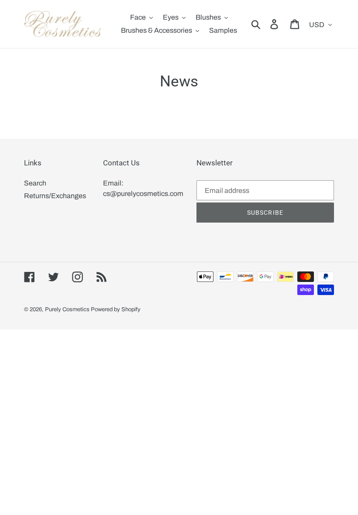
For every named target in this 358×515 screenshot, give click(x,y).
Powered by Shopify (116, 309)
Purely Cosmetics (67, 309)
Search (35, 183)
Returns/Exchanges (55, 195)
